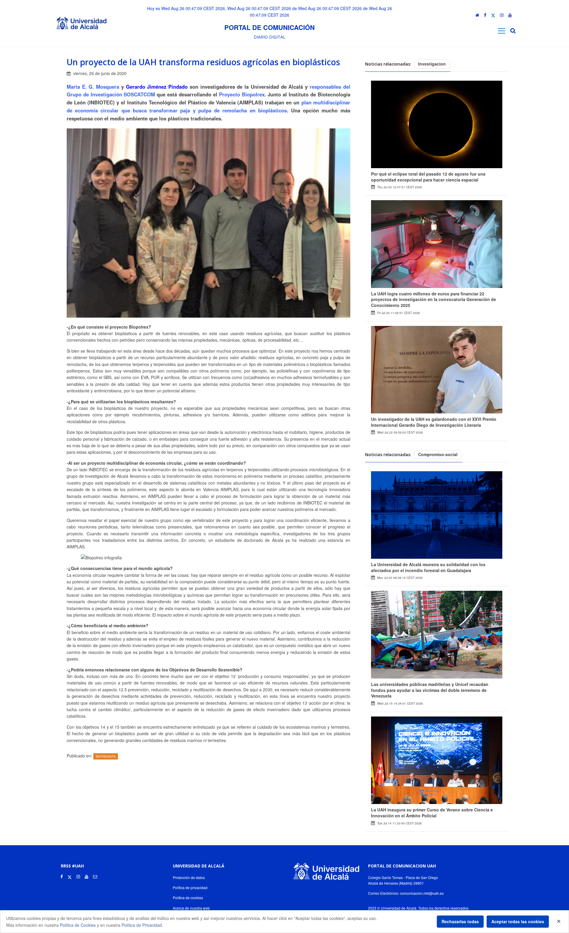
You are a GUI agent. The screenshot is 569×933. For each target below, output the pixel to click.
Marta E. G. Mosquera (93, 86)
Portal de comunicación (269, 27)
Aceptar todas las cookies (517, 921)
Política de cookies (188, 897)
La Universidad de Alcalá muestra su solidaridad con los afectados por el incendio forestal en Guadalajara (428, 567)
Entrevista (106, 756)
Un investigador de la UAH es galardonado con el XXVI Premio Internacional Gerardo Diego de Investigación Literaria (433, 422)
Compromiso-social (438, 454)
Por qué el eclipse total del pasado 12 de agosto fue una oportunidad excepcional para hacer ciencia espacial (428, 177)
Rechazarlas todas (460, 921)
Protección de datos (189, 877)
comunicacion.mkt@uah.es (422, 893)
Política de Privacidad (142, 925)
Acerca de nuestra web (191, 907)
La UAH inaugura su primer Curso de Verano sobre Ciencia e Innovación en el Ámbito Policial (432, 813)
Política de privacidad (190, 887)
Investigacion (432, 64)
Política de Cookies (78, 925)
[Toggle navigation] (501, 31)
